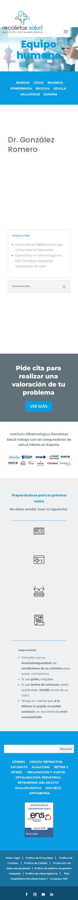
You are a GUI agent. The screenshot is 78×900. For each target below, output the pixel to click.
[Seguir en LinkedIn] (51, 894)
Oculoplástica (28, 788)
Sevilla (60, 88)
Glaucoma (41, 767)
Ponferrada (21, 88)
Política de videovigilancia (41, 873)
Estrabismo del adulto (38, 782)
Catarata (19, 767)
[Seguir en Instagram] (35, 894)
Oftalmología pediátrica (38, 777)
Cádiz (39, 83)
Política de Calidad (35, 863)
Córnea (18, 762)
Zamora (51, 94)
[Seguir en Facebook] (26, 894)
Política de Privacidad (39, 857)
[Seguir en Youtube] (43, 894)
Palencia (55, 83)
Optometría (39, 793)
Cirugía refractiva (46, 762)
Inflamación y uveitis (46, 772)
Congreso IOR (58, 878)
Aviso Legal (13, 857)
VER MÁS (38, 406)
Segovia (43, 88)
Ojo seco (53, 788)
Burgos (23, 83)
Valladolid (30, 94)
